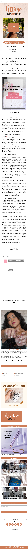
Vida (4, 375)
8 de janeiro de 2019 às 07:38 (20, 260)
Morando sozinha (19, 373)
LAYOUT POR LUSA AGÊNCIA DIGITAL (14, 547)
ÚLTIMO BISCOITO (14, 546)
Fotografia (17, 371)
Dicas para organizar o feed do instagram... (14, 465)
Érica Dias (11, 260)
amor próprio (18, 41)
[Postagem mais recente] (7, 300)
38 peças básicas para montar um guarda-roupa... (14, 491)
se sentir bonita (18, 43)
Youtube (17, 375)
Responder (11, 270)
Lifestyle (12, 43)
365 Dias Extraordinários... (14, 478)
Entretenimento (6, 371)
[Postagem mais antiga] (20, 300)
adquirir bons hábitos (9, 41)
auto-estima (10, 42)
